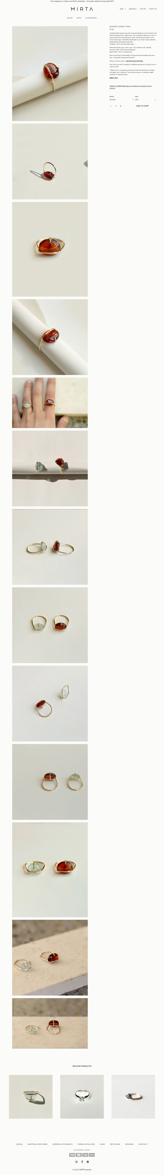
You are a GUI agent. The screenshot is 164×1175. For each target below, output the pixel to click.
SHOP (70, 18)
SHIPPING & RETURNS (37, 1144)
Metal (112, 96)
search (133, 9)
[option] (30, 1099)
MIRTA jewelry (85, 1170)
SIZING (19, 1144)
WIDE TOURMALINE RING (70, 1121)
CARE (102, 1144)
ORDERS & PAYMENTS (63, 1144)
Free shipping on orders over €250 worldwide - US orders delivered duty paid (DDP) (82, 1)
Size (136, 96)
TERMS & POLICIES (86, 1144)
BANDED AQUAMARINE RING (21, 1121)
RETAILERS (115, 1144)
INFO (79, 18)
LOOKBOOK (91, 18)
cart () (153, 9)
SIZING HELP (114, 78)
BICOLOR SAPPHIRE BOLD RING (124, 1121)
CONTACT (143, 1144)
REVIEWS (129, 1144)
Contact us (149, 64)
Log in (143, 9)
